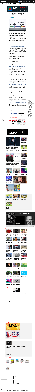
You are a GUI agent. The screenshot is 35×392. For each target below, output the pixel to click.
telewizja (16, 117)
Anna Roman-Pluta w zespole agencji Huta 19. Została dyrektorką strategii (9, 268)
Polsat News (12, 111)
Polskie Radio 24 (16, 111)
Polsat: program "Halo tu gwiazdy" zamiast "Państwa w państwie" (9, 182)
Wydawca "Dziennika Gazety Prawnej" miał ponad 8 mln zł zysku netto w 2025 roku (30, 124)
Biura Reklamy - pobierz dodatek (8, 354)
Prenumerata (23, 377)
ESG (17, 3)
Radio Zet (14, 111)
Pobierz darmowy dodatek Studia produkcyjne (23, 346)
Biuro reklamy (23, 377)
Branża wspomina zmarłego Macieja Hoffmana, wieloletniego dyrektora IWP (16, 259)
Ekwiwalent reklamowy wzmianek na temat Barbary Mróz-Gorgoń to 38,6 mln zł (30, 107)
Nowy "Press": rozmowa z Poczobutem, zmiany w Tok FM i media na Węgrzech (16, 235)
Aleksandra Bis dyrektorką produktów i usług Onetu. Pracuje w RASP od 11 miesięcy (30, 121)
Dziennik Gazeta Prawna (24, 110)
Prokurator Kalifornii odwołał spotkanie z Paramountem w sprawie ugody (16, 243)
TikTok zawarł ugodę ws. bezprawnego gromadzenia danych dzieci (16, 294)
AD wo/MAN (29, 377)
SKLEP (11, 3)
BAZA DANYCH (14, 3)
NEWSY (2, 3)
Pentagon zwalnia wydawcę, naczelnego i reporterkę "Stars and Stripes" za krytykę (24, 251)
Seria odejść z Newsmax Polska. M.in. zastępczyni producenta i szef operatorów (24, 243)
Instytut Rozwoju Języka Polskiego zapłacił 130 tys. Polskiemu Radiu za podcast (8, 235)
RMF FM (12, 110)
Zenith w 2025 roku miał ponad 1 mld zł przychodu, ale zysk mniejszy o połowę (24, 276)
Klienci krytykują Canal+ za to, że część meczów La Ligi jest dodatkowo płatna (9, 259)
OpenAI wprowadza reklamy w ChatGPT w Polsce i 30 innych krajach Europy (24, 294)
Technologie (7, 287)
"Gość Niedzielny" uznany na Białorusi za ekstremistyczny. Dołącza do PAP (16, 251)
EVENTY (4, 3)
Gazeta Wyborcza (20, 110)
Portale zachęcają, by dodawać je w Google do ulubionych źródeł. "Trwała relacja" (24, 142)
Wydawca (23, 376)
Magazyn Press (8, 210)
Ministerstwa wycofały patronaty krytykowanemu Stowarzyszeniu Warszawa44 (16, 276)
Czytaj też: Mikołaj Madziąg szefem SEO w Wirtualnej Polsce (17, 46)
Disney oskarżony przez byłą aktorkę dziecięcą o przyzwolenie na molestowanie (24, 235)
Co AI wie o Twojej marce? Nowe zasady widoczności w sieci (23, 166)
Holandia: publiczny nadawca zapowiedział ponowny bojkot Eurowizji (24, 174)
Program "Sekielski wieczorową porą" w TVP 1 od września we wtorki (16, 174)
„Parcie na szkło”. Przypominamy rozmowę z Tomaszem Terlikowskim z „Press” (16, 312)
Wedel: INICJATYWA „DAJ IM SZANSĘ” (16, 199)
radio (14, 117)
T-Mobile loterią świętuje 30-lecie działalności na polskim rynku (9, 284)
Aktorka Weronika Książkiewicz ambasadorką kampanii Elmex (16, 268)
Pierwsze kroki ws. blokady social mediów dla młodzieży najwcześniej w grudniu (9, 302)
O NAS (22, 3)
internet (12, 117)
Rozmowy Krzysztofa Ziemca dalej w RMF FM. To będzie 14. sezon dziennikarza (30, 119)
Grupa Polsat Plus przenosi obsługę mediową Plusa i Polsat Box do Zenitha (16, 284)
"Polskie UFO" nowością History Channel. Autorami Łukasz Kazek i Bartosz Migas (9, 243)
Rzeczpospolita (18, 110)
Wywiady (7, 305)
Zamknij (27, 390)
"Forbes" (23, 111)
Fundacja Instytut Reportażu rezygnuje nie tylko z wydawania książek (9, 251)
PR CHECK (20, 3)
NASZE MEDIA (7, 3)
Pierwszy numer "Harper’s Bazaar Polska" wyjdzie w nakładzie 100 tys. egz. (12, 148)
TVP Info (10, 111)
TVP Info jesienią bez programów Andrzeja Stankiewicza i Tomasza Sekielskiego (30, 102)
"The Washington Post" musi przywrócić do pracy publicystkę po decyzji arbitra (9, 174)
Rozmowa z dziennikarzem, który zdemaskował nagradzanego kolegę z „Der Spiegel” (9, 320)
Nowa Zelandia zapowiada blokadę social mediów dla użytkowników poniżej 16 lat (8, 294)
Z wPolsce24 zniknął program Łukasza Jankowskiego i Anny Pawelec (24, 259)
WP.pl (13, 110)
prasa (13, 117)
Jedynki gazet (8, 357)
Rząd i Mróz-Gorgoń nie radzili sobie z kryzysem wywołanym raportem (9, 276)
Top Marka (29, 377)
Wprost (18, 111)
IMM (9, 110)
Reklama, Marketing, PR (9, 261)
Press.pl (29, 376)
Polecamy (7, 340)
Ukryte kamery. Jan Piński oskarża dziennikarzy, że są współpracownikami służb (30, 109)
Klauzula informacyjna (24, 379)
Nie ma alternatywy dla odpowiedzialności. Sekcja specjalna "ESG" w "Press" (23, 268)
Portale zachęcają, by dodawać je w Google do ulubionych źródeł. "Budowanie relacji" (30, 105)
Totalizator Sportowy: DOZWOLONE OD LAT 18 (8, 199)
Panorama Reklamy (30, 378)
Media (6, 228)
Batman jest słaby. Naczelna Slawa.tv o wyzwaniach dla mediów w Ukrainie (9, 312)
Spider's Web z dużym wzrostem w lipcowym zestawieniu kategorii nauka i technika (30, 116)
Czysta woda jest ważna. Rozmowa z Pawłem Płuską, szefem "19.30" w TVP (23, 312)
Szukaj (33, 3)
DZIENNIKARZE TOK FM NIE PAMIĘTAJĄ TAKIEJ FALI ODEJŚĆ (15, 226)
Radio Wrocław (15, 110)
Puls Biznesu (25, 111)
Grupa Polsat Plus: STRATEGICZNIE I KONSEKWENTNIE (7, 208)
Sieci (19, 111)
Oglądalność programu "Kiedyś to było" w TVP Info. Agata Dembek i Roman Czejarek (30, 112)
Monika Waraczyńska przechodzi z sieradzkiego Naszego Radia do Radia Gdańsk (23, 159)
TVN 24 (9, 111)
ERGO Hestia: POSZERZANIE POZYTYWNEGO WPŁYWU (23, 199)
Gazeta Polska (21, 111)
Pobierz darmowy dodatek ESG (16, 346)
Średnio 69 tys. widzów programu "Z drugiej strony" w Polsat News (30, 114)
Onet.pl (10, 110)
